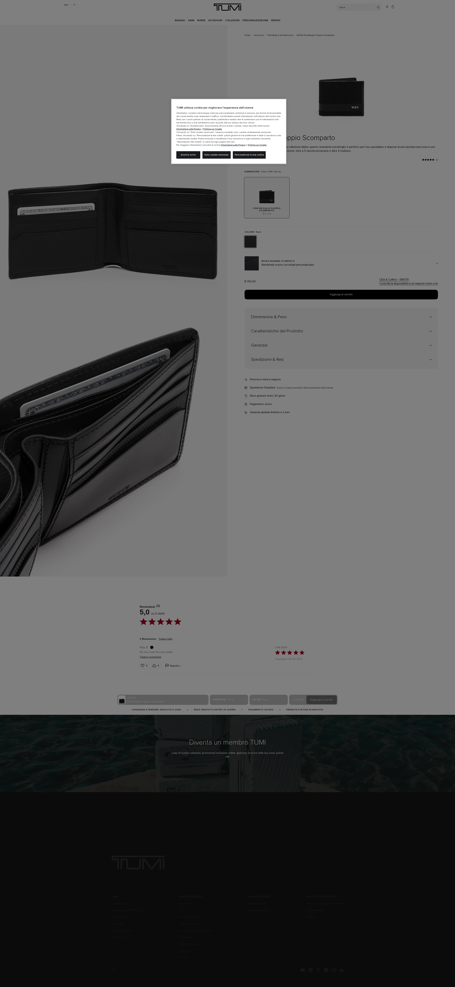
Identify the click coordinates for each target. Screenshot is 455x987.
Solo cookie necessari (216, 155)
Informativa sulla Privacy (188, 129)
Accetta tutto (188, 155)
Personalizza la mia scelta (249, 155)
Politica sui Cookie (212, 129)
